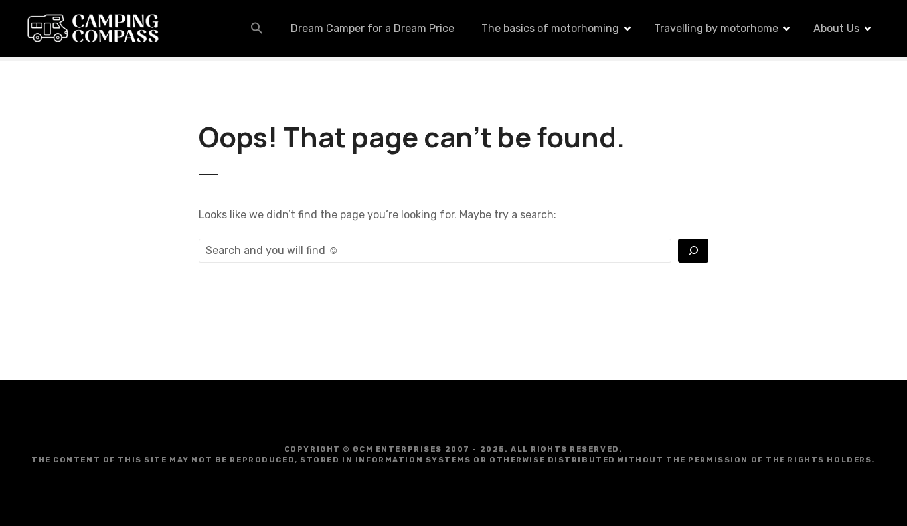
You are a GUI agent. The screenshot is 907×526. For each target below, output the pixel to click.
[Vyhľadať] (693, 251)
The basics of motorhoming (550, 28)
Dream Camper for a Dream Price (372, 28)
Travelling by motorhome (716, 28)
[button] (257, 28)
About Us (836, 28)
